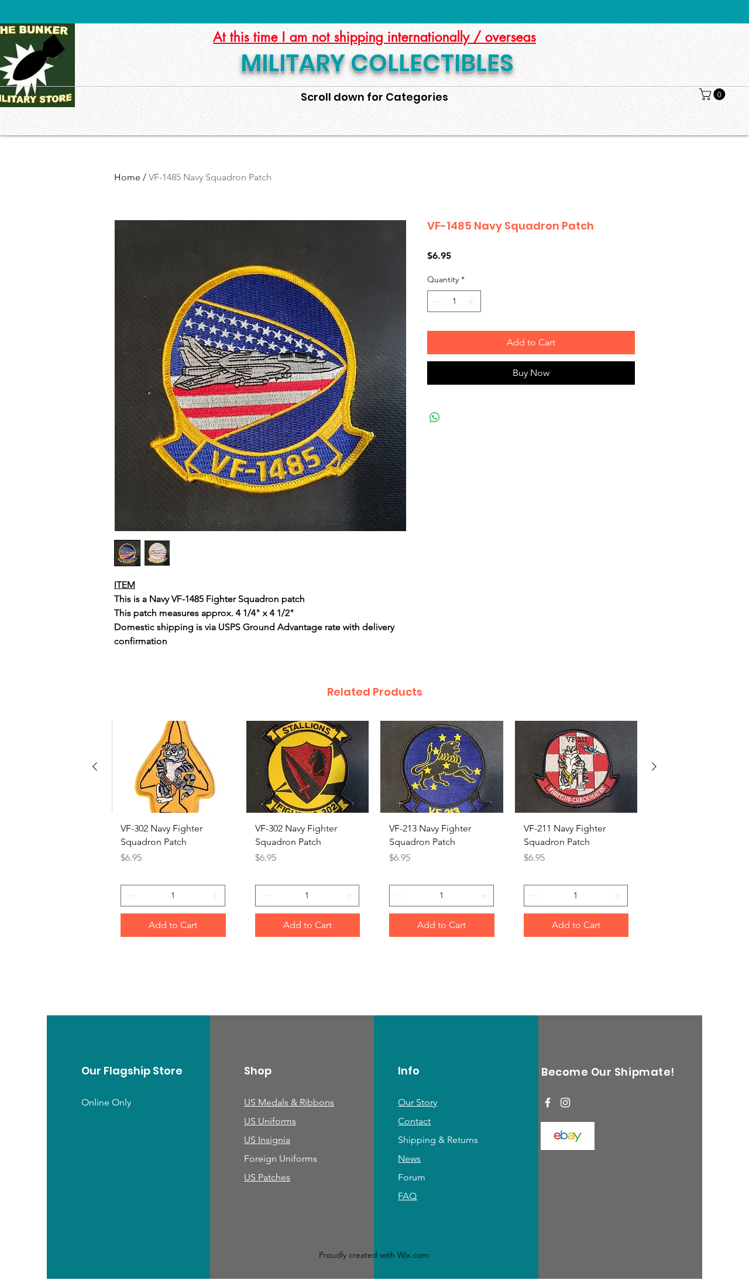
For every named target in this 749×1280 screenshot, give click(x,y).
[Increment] (472, 301)
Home (127, 177)
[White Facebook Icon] (547, 1102)
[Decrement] (436, 301)
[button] (713, 94)
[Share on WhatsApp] (435, 417)
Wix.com (413, 1255)
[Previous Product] (95, 766)
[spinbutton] (454, 301)
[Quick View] (173, 767)
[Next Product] (654, 766)
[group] (374, 833)
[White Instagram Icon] (565, 1102)
